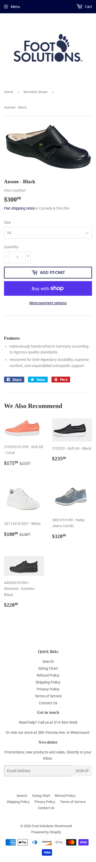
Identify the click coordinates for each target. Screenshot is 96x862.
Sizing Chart (48, 668)
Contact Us (48, 703)
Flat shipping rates (19, 208)
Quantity (11, 247)
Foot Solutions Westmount (52, 826)
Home (8, 92)
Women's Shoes (35, 92)
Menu (15, 7)
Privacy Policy (48, 689)
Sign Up (82, 771)
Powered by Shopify (46, 832)
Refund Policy (48, 675)
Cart (88, 7)
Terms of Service (48, 696)
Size (7, 222)
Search (48, 661)
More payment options (48, 303)
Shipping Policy (48, 682)
